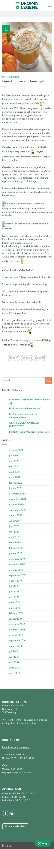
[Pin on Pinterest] (37, 358)
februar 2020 (16, 548)
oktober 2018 (16, 635)
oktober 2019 (16, 569)
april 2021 (14, 471)
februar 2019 (16, 613)
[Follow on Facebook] (6, 814)
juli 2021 (13, 455)
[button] (49, 5)
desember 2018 (17, 624)
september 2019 (17, 575)
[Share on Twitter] (24, 358)
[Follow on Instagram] (12, 814)
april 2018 (14, 667)
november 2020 (17, 499)
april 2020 (14, 537)
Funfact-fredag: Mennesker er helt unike (29, 431)
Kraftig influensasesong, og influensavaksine (23, 415)
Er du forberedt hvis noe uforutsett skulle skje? (29, 401)
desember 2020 (17, 493)
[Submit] (48, 380)
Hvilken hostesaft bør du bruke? (25, 408)
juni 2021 (14, 461)
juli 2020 (14, 520)
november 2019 (17, 564)
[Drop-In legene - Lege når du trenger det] (27, 5)
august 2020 (16, 515)
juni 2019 (14, 591)
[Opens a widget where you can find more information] (42, 843)
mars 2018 (14, 673)
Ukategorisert (10, 77)
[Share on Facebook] (17, 358)
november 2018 (17, 629)
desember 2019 (17, 558)
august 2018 (15, 646)
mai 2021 (14, 466)
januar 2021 (15, 488)
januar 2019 (15, 618)
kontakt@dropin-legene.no (16, 747)
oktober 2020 (16, 504)
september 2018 (17, 640)
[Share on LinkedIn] (43, 358)
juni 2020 (14, 526)
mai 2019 (14, 597)
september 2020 (17, 510)
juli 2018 (13, 651)
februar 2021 (15, 482)
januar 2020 (15, 553)
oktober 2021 (16, 450)
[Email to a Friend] (30, 358)
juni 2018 (14, 656)
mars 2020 (15, 542)
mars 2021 (14, 477)
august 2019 (15, 580)
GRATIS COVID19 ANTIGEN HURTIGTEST (24, 424)
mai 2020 (14, 531)
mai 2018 (14, 662)
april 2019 (14, 602)
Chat (5, 765)
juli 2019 (13, 586)
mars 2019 (14, 607)
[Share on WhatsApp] (11, 358)
